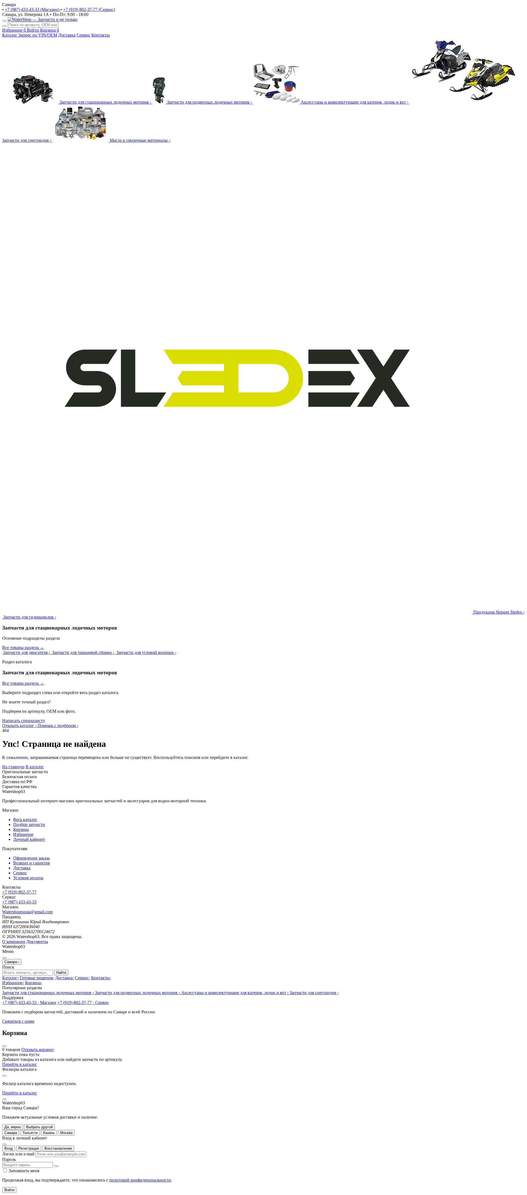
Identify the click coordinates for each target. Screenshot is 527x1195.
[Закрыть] (4, 1099)
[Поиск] (4, 26)
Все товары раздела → (23, 647)
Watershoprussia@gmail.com (27, 912)
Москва (66, 1133)
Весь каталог (25, 819)
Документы (37, 941)
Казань (49, 1133)
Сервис (83, 35)
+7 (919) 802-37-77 (19, 892)
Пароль (9, 1159)
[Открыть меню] (4, 21)
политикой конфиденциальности (140, 1180)
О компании (13, 941)
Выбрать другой (39, 1127)
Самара (10, 1133)
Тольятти (30, 1133)
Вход (8, 1148)
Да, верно (12, 1127)
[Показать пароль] (56, 1166)
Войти (9, 1190)
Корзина (21, 829)
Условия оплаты (28, 877)
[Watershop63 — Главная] (42, 19)
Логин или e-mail (18, 1154)
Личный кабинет (29, 839)
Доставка (66, 35)
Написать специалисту (23, 720)
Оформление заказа (31, 858)
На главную (13, 766)
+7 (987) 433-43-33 (19, 902)
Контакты (100, 35)
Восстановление (58, 1148)
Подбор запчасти (29, 824)
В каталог (35, 766)
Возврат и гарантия (31, 863)
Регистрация (28, 1148)
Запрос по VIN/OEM (37, 35)
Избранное (23, 834)
